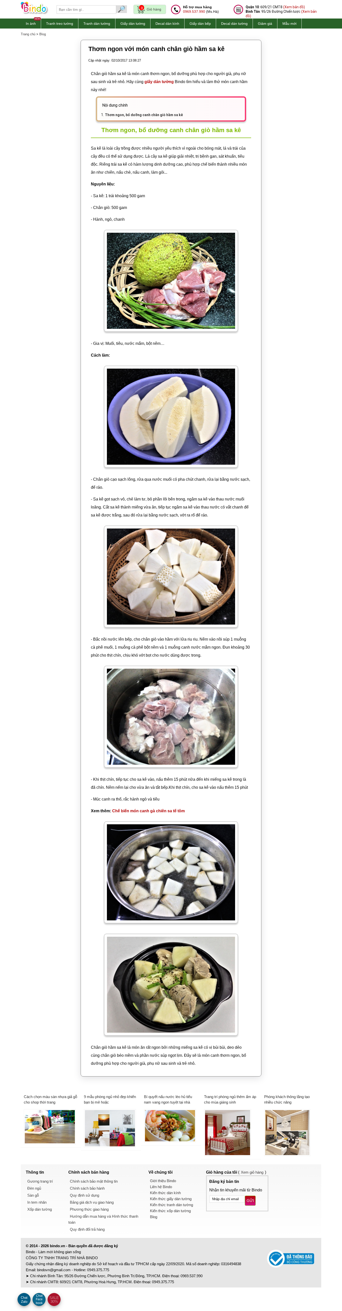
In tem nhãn (37, 1202)
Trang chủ (28, 34)
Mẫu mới (289, 24)
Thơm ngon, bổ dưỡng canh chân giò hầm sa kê (144, 115)
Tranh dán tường (96, 24)
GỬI (250, 1200)
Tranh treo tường (59, 24)
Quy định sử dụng (84, 1195)
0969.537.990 (194, 12)
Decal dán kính (167, 24)
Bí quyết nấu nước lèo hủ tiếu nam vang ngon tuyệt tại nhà (168, 1100)
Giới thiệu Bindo (163, 1181)
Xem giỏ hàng (252, 1172)
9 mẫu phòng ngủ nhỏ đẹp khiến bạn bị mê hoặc (110, 1100)
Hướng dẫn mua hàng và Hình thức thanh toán (103, 1219)
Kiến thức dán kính (165, 1193)
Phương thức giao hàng (89, 1209)
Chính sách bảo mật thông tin (94, 1181)
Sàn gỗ (33, 1195)
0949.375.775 (98, 1270)
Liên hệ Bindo (161, 1187)
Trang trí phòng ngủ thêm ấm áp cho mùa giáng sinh (230, 1100)
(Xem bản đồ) (294, 7)
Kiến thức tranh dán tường (171, 1205)
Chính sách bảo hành (87, 1188)
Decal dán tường (234, 24)
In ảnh (31, 24)
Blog (42, 34)
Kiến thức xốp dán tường (170, 1211)
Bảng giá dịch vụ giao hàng (92, 1202)
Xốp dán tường (39, 1209)
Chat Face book (39, 1299)
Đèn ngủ (34, 1188)
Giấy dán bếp (200, 24)
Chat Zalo (24, 1299)
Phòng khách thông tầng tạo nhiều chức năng (287, 1100)
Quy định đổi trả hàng (87, 1229)
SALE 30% (54, 1299)
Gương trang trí (40, 1181)
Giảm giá (265, 24)
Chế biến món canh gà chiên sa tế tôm (148, 811)
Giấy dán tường (132, 24)
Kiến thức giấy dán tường (171, 1199)
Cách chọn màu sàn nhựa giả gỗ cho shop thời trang (50, 1100)
